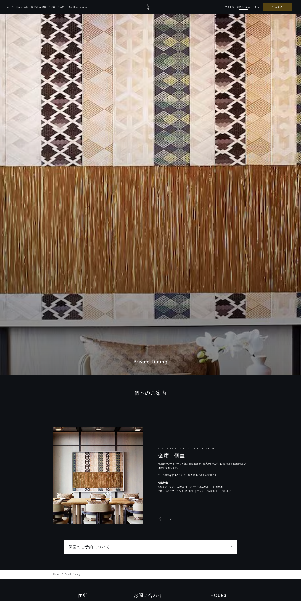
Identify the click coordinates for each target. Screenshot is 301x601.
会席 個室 (171, 455)
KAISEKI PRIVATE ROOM (186, 448)
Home (56, 574)
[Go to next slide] (170, 519)
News (19, 7)
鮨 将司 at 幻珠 (38, 7)
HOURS (218, 595)
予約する (277, 7)
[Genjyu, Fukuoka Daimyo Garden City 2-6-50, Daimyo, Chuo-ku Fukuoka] (149, 7)
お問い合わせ (148, 595)
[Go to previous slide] (161, 519)
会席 (26, 7)
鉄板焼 (52, 7)
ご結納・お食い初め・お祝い (72, 7)
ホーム (10, 7)
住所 (82, 595)
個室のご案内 (243, 7)
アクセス (229, 7)
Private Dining (151, 361)
